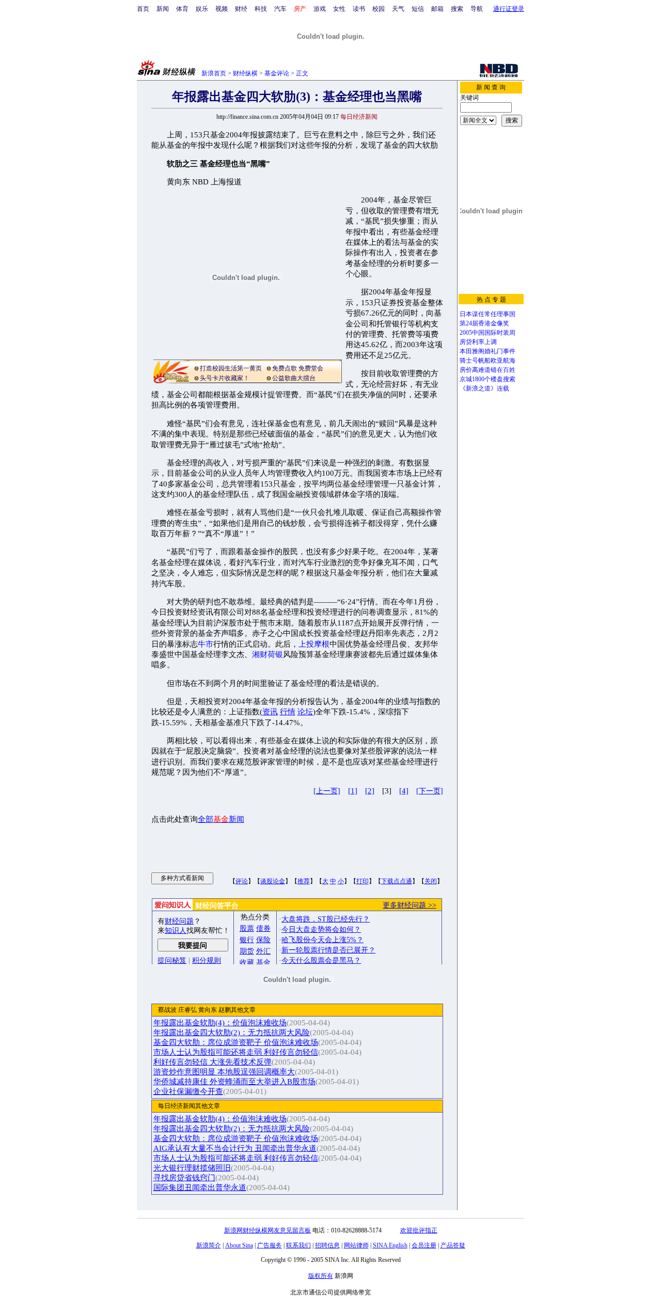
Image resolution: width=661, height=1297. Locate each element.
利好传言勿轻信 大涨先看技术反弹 (212, 1062)
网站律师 (356, 1245)
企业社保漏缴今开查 (188, 1091)
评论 (241, 881)
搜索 (457, 8)
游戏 (319, 8)
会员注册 (424, 1245)
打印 (362, 881)
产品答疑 (452, 1245)
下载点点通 (396, 881)
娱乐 (202, 8)
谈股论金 (272, 881)
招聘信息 (327, 1245)
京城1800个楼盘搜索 (487, 379)
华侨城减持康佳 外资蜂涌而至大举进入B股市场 (234, 1081)
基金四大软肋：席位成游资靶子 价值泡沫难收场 (235, 1042)
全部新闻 (221, 819)
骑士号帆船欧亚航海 (487, 360)
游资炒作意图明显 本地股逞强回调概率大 (224, 1072)
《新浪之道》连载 (484, 388)
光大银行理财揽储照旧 (192, 1168)
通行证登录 (508, 8)
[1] (352, 791)
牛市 (205, 644)
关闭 (430, 881)
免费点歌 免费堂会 (297, 368)
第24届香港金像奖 (484, 323)
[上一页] (326, 791)
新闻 (162, 8)
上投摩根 (313, 644)
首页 (143, 8)
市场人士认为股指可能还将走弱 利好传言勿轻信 (235, 1052)
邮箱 (437, 8)
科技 (261, 8)
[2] (369, 791)
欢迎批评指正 (418, 1230)
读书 (359, 8)
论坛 (305, 712)
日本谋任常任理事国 (487, 314)
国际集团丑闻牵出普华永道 (199, 1187)
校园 (378, 8)
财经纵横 (245, 73)
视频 (221, 8)
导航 (476, 8)
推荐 (303, 881)
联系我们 (298, 1245)
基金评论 (276, 73)
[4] (403, 791)
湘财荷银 (267, 654)
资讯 (270, 712)
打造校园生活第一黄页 (231, 368)
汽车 (280, 8)
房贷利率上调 (478, 342)
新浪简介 (208, 1245)
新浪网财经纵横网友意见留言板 (267, 1230)
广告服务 (269, 1245)
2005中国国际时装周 (487, 332)
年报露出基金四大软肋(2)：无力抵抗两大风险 (231, 1032)
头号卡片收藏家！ (224, 378)
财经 (241, 8)
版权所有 (320, 1275)
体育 (182, 8)
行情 (287, 712)
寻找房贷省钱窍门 (184, 1178)
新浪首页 (213, 73)
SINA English (390, 1245)
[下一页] (429, 791)
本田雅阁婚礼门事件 (487, 351)
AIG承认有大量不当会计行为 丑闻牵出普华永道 (235, 1148)
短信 (418, 8)
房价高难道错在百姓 (487, 369)
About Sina (239, 1245)
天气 (398, 8)
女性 (339, 8)
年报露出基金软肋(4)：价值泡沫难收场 (220, 1023)
